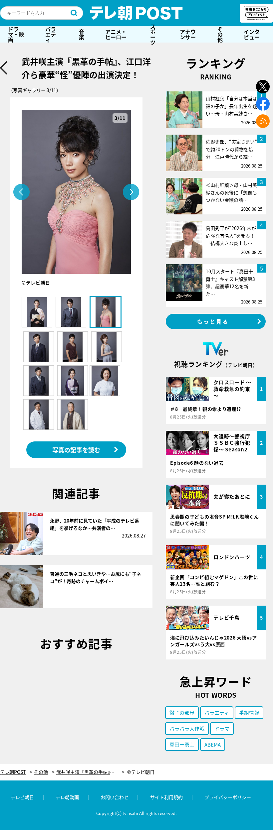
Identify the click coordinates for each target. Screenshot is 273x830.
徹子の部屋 (181, 712)
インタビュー (252, 34)
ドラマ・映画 (16, 34)
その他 (220, 34)
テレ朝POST (136, 13)
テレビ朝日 (22, 797)
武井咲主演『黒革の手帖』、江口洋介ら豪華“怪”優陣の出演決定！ (90, 772)
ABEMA (212, 744)
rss (263, 121)
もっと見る (213, 321)
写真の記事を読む (76, 449)
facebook (263, 104)
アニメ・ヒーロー (116, 34)
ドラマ (221, 728)
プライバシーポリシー (227, 797)
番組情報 (249, 712)
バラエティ (50, 34)
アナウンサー (188, 34)
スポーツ (152, 34)
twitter (263, 86)
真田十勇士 (181, 744)
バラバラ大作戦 (186, 728)
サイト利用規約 (166, 797)
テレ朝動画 (67, 797)
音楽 (81, 34)
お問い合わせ (115, 797)
